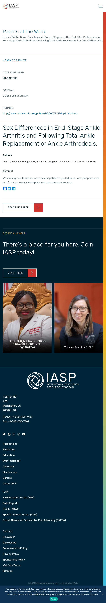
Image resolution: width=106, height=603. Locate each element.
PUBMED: (8, 107)
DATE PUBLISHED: (14, 72)
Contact (7, 531)
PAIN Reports (10, 503)
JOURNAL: (9, 90)
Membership (10, 472)
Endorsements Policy (15, 548)
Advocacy (8, 466)
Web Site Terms (11, 565)
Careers (7, 478)
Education (9, 455)
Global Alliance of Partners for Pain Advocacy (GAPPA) (34, 520)
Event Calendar (11, 461)
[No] (102, 594)
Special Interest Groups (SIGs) (20, 514)
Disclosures (9, 542)
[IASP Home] (11, 6)
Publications (10, 444)
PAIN (5, 492)
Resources (9, 449)
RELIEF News (10, 509)
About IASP (9, 483)
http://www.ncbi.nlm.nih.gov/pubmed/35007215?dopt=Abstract (40, 113)
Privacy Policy (11, 554)
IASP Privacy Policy (42, 594)
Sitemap (8, 571)
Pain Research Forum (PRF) (19, 497)
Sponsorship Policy (14, 559)
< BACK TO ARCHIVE (14, 60)
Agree (53, 599)
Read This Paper (18, 207)
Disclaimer (9, 537)
